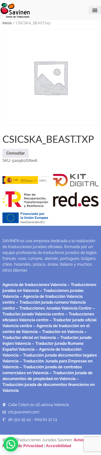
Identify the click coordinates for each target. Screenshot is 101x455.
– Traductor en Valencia (60, 331)
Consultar (15, 153)
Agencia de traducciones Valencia (34, 284)
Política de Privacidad (22, 445)
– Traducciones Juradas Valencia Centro (53, 308)
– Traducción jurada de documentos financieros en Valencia (48, 384)
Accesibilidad (58, 445)
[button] (95, 10)
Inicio (7, 23)
